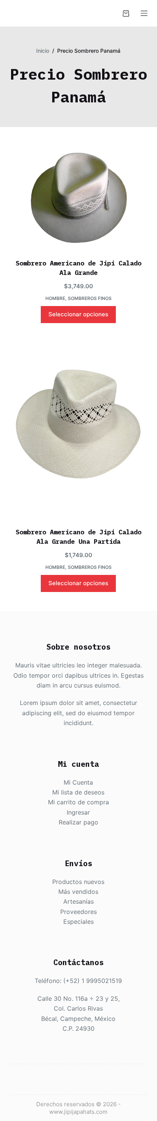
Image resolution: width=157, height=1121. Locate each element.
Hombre (55, 298)
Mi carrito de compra (78, 802)
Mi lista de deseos (78, 792)
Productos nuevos (78, 881)
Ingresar (78, 812)
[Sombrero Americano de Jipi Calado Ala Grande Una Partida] (79, 426)
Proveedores (78, 911)
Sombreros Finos (90, 298)
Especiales (78, 921)
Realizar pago (78, 822)
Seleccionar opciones (78, 314)
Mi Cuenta (78, 782)
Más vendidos (78, 891)
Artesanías (78, 901)
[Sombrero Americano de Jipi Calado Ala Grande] (79, 197)
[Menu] (144, 13)
